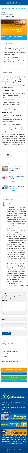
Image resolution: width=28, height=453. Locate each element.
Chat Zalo (14, 381)
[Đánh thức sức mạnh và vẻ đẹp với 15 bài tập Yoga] (5, 178)
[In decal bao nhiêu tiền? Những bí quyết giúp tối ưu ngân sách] (5, 168)
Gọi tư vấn (14, 377)
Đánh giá (9, 38)
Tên (3, 313)
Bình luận (5, 300)
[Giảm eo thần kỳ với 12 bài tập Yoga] (5, 187)
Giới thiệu (3, 36)
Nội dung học (10, 36)
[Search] (26, 2)
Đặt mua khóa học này (14, 370)
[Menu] (2, 2)
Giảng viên (3, 38)
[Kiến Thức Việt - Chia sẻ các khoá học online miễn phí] (14, 2)
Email (4, 319)
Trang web (5, 326)
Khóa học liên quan (18, 36)
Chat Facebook (14, 374)
